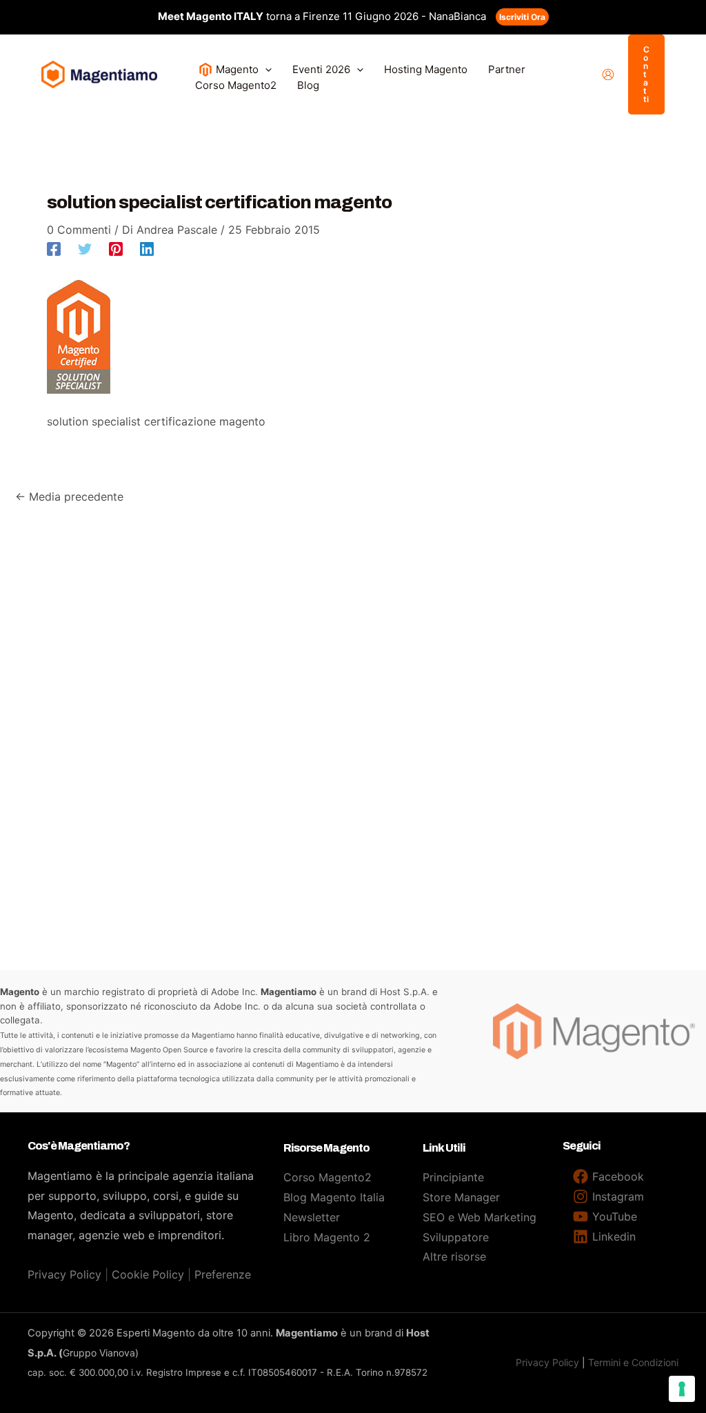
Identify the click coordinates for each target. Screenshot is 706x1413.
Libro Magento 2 (326, 1237)
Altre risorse (454, 1256)
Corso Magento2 (327, 1177)
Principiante (453, 1177)
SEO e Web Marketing (479, 1217)
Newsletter (311, 1217)
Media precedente (69, 496)
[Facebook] (54, 248)
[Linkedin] (147, 248)
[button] (265, 69)
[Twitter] (85, 248)
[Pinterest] (116, 248)
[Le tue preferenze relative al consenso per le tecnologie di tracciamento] (682, 1389)
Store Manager (461, 1197)
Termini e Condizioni (633, 1362)
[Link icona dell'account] (608, 74)
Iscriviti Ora (522, 17)
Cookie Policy (148, 1274)
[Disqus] (353, 678)
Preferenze (222, 1274)
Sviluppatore (456, 1237)
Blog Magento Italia (334, 1197)
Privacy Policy (64, 1274)
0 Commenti (79, 230)
